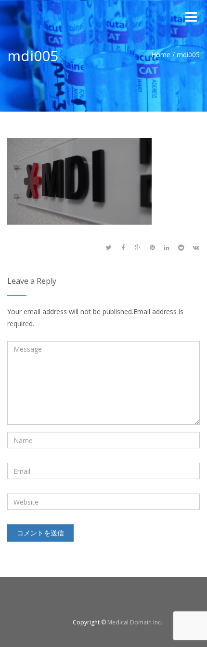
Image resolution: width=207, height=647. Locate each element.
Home (160, 54)
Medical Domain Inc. (134, 622)
